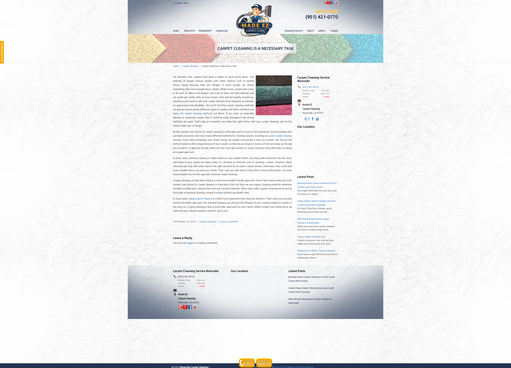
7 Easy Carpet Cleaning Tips (311, 236)
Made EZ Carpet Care (255, 19)
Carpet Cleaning (190, 66)
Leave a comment (229, 221)
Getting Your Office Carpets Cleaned (316, 250)
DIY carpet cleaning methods (196, 113)
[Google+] (325, 4)
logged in (192, 242)
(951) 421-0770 (321, 17)
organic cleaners (203, 198)
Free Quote (178, 3)
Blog (186, 3)
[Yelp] (329, 4)
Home (176, 66)
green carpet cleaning (280, 135)
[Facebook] (332, 4)
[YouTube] (336, 4)
